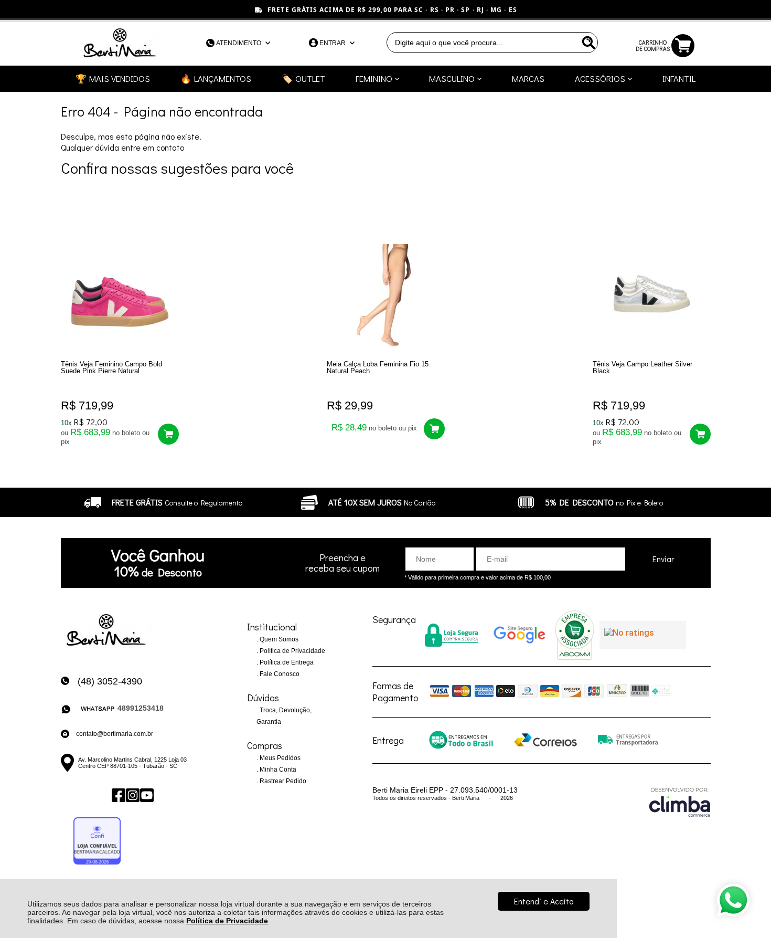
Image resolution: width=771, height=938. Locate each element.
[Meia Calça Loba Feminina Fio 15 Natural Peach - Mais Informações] (385, 296)
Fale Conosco (278, 674)
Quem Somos (278, 639)
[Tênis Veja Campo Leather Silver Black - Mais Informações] (651, 296)
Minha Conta (277, 769)
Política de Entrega (286, 662)
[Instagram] (132, 795)
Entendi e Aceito (543, 901)
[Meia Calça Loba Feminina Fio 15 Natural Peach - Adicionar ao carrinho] (434, 428)
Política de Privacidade (227, 920)
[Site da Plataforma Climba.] (680, 801)
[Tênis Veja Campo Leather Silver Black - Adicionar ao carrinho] (700, 434)
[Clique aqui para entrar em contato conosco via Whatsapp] (733, 900)
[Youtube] (146, 795)
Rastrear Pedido (282, 781)
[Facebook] (118, 795)
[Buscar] (587, 42)
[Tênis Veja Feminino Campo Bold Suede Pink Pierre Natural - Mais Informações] (119, 296)
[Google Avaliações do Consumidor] (642, 635)
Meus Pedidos (279, 758)
